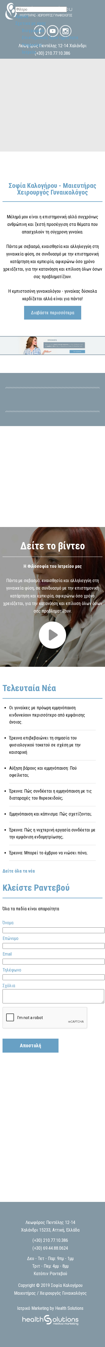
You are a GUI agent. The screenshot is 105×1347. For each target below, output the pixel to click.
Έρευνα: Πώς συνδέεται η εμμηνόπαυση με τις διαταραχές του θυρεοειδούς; (50, 794)
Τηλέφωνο (12, 970)
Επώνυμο (10, 938)
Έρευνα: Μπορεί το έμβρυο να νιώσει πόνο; (48, 853)
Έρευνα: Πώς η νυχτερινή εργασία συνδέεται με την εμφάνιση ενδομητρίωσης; (52, 833)
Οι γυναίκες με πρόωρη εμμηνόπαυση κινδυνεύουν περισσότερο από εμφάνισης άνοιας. (47, 715)
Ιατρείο (29, 52)
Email (7, 954)
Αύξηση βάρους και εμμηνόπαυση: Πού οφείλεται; (43, 771)
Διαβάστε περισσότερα (52, 312)
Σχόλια (9, 985)
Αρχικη (21, 16)
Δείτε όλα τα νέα (19, 871)
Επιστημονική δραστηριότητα (50, 37)
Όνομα (8, 922)
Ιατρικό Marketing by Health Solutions (50, 1308)
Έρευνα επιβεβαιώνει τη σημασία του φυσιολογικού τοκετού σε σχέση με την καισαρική (45, 745)
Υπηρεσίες (32, 45)
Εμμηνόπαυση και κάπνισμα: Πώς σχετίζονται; (50, 814)
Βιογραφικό (33, 30)
